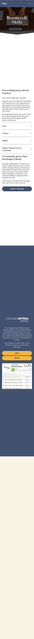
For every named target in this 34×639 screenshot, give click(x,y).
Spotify (17, 358)
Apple (17, 353)
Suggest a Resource (17, 189)
